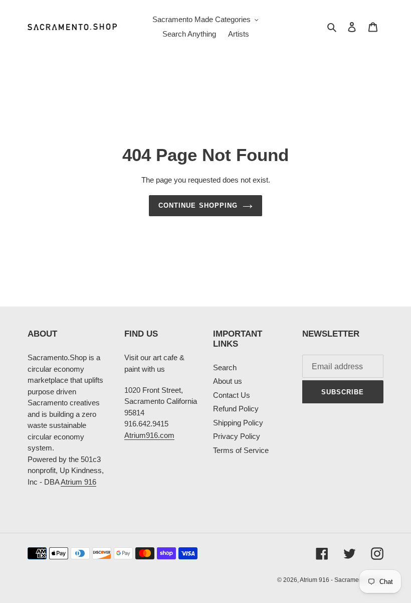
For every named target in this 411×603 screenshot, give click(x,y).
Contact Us (231, 395)
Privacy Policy (236, 436)
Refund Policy (236, 408)
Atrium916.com (149, 435)
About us (227, 381)
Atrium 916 (78, 482)
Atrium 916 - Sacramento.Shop (341, 579)
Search (225, 367)
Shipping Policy (238, 422)
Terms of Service (241, 450)
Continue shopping (198, 205)
